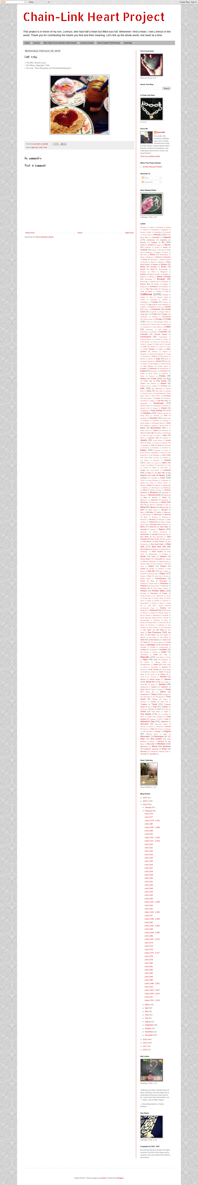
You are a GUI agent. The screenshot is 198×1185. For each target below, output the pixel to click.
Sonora (142, 669)
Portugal (143, 593)
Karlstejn (145, 445)
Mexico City (164, 507)
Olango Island (145, 564)
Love (162, 478)
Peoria (142, 581)
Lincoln (145, 467)
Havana (155, 408)
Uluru (142, 716)
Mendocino (144, 502)
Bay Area (143, 254)
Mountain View (155, 524)
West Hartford (156, 739)
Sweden (162, 684)
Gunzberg (143, 401)
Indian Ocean (145, 430)
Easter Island (163, 366)
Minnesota (157, 514)
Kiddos (143, 450)
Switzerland (144, 687)
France (142, 383)
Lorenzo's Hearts (87, 43)
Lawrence (156, 460)
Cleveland (146, 327)
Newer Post (29, 233)
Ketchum (165, 448)
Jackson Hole (153, 438)
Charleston (144, 317)
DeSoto (142, 359)
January (148, 807)
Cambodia (153, 299)
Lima (169, 465)
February (148, 811)
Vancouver (144, 724)
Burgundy (143, 286)
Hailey (152, 401)
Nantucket (153, 527)
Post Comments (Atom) (44, 237)
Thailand (165, 694)
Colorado (144, 334)
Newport (155, 549)
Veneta (142, 726)
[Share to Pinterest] (65, 144)
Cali (166, 291)
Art (163, 242)
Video (153, 729)
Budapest (165, 281)
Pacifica (152, 569)
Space (154, 672)
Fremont (153, 383)
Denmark (146, 356)
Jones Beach (157, 440)
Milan (142, 512)
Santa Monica (158, 642)
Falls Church (153, 373)
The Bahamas (145, 697)
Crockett (168, 344)
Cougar (149, 344)
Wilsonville (150, 744)
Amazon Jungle (145, 232)
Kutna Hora (144, 452)
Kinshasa (157, 450)
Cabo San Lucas (152, 289)
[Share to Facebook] (62, 144)
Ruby (166, 620)
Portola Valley (158, 591)
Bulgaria (165, 284)
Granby (168, 391)
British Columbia (164, 277)
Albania (145, 230)
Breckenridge (163, 269)
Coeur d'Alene (157, 327)
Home (27, 43)
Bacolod (161, 250)
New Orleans (160, 541)
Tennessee (144, 694)
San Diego (160, 630)
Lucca (142, 483)
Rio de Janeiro (145, 615)
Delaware (143, 354)
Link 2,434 (149, 892)
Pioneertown (155, 586)
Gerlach (154, 386)
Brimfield (165, 274)
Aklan (152, 227)
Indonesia (165, 430)
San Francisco (154, 632)
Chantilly (164, 314)
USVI (160, 719)
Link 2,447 (149, 916)
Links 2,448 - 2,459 (152, 919)
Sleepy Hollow (161, 662)
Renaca (168, 610)
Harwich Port (144, 408)
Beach (152, 255)
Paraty (142, 576)
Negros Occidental (160, 532)
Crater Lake (158, 344)
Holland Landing (162, 413)
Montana (155, 517)
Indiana (155, 430)
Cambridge (144, 302)
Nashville (143, 529)
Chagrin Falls (163, 312)
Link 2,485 (149, 980)
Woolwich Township (151, 749)
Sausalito (143, 647)
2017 (145, 1046)
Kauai (159, 445)
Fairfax (142, 373)
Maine (149, 485)
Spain (161, 672)
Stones (167, 679)
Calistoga (165, 294)
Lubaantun (164, 480)
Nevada (154, 534)
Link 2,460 (149, 922)
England (143, 371)
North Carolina (157, 551)
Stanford (163, 677)
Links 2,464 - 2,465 (152, 933)
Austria (153, 250)
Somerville (154, 667)
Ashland (151, 245)
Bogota (155, 264)
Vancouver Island (161, 724)
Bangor (158, 252)
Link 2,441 (149, 909)
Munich (166, 524)
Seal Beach (144, 652)
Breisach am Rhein (147, 272)
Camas (142, 299)
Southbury (145, 672)
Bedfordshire (164, 254)
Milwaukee (167, 512)
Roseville (157, 620)
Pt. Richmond (158, 596)
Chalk (154, 314)
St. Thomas (152, 677)
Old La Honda (157, 564)
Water (142, 739)
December (149, 1035)
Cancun (165, 302)
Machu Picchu (163, 483)
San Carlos (147, 630)
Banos (166, 252)
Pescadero (163, 581)
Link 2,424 (149, 858)
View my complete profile (150, 156)
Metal (142, 507)
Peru (152, 581)
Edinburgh (153, 368)
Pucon (168, 596)
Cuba (144, 346)
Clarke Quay (166, 324)
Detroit (150, 359)
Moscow (161, 519)
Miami (142, 510)
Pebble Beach (145, 578)
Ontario (151, 566)
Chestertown (166, 317)
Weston (152, 741)
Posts (146, 178)
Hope (165, 415)
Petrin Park (153, 583)
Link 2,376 (149, 814)
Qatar (149, 600)
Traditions (143, 704)
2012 (145, 798)
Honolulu (156, 415)
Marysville (165, 492)
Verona (145, 729)
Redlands (143, 610)
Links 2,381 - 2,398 (152, 827)
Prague (164, 593)
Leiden (148, 463)
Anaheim (168, 232)
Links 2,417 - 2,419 (152, 841)
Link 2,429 (149, 875)
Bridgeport (163, 272)
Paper (162, 573)
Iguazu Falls (164, 425)
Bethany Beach (165, 259)
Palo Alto (151, 571)
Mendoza (155, 502)
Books (142, 267)
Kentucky (146, 448)
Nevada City (164, 534)
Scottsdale (153, 649)
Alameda (160, 227)
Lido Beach (161, 465)
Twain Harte (155, 711)
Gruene (157, 398)
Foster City (147, 381)
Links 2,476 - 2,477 (152, 953)
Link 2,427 (149, 868)
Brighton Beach (154, 274)
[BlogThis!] (56, 144)
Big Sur (153, 262)
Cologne (153, 332)
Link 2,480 (149, 963)
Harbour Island (145, 405)
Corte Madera (145, 342)
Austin (165, 247)
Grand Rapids (159, 393)
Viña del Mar (147, 731)
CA (141, 289)
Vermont (168, 726)
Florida (162, 376)
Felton (142, 376)
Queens (165, 600)
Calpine (142, 297)
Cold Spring (162, 329)
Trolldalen (164, 707)
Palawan (161, 569)
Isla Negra (167, 433)
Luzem (151, 483)
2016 (145, 1043)
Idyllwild (146, 425)
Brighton (143, 274)
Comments (148, 182)
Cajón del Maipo (146, 291)
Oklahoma (152, 561)
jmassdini (161, 132)
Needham (143, 532)
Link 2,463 (149, 929)
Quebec (157, 600)
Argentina (163, 240)
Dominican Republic (147, 361)
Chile (40, 147)
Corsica (165, 339)
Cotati (142, 344)
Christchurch (144, 324)
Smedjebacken (145, 664)
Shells (155, 654)
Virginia (167, 731)
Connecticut (145, 337)
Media (164, 497)
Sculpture (163, 650)
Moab (145, 517)
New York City (159, 546)
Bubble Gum (155, 281)
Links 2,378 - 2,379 (152, 821)
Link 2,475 (149, 950)
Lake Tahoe (166, 455)
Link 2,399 (149, 831)
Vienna (160, 729)
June (147, 1015)
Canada (154, 302)
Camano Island (162, 297)
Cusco (169, 346)
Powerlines (154, 593)
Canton (142, 304)
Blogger (120, 1178)
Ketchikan (155, 448)
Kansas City (166, 443)
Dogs (158, 359)
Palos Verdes (163, 571)
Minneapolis (147, 514)
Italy (165, 435)
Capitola (143, 307)
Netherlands (144, 534)
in (167, 428)
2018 (145, 1050)
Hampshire (143, 403)
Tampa (168, 689)
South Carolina (153, 669)
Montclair (143, 519)
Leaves (167, 460)
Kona (166, 450)
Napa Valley (164, 527)
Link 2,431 (149, 882)
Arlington (154, 242)
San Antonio (153, 627)
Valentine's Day (147, 721)
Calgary (158, 291)
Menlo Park (166, 502)
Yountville (153, 754)
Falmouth (165, 373)
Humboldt (156, 420)
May (147, 1011)
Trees (155, 707)
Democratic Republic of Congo (160, 354)
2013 (145, 801)
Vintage (157, 731)
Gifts (142, 388)
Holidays (147, 413)
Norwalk (165, 554)
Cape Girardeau (163, 304)
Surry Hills (143, 684)
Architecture (151, 240)
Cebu (146, 309)
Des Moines (164, 356)
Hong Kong (144, 415)
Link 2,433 (149, 888)
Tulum (159, 709)
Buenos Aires (145, 284)
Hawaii (164, 408)
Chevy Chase (147, 319)
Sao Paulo (164, 645)
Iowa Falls (150, 433)
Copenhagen (163, 337)
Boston (164, 267)
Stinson (143, 679)
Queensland (144, 603)
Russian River (152, 622)
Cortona (155, 342)
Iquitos (159, 433)
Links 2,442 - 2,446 (152, 912)
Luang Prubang (152, 480)
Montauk (165, 517)
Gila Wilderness (157, 388)
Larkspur (165, 457)
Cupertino (153, 346)
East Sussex (148, 366)
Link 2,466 (149, 936)
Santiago (151, 644)
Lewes (142, 465)
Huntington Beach (158, 423)
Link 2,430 (149, 878)
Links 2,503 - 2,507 (152, 990)
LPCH (142, 480)
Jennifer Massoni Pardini (152, 167)
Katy (153, 445)
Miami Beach (153, 510)
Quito (162, 603)
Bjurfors (161, 262)
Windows (161, 744)
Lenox (156, 463)
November (149, 1032)
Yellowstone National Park (159, 751)
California (146, 294)
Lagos (162, 452)
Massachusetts (154, 495)
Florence (152, 376)
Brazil (152, 269)
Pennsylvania (160, 578)
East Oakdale (154, 364)
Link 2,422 (149, 851)
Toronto (153, 702)
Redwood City (155, 610)
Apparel (167, 237)
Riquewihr (156, 615)
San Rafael (164, 637)
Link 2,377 (149, 817)
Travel (154, 704)
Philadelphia (164, 583)
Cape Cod (151, 304)
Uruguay (152, 719)
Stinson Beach (155, 679)
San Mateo (152, 635)
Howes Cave (166, 418)
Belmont (158, 257)
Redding (163, 608)
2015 (145, 1039)
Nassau (152, 529)
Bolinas (164, 264)
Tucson (151, 709)
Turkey (166, 709)
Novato (143, 556)
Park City (158, 576)
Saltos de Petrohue (147, 625)
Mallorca (145, 488)
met (167, 505)
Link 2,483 (149, 973)
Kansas (156, 443)
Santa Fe (146, 642)
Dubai (145, 364)
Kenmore (168, 445)
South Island (166, 669)
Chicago (158, 319)
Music (142, 527)
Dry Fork (168, 361)
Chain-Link (144, 314)
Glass (149, 391)
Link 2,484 (149, 977)
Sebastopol (144, 654)
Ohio (144, 561)
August (148, 1022)
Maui (145, 497)
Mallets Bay (167, 485)
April (147, 1008)
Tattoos (163, 692)
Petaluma (143, 583)
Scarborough (163, 647)
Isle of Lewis (147, 435)
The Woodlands (158, 697)
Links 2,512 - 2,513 (152, 1000)
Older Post (129, 233)
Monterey (152, 519)
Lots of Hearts (158, 475)
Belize (142, 257)
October (148, 1028)
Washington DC (160, 736)
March (147, 1005)
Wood (154, 746)
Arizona (143, 242)
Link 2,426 (149, 865)
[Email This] (54, 144)
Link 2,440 (149, 905)
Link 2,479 (149, 960)
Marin (145, 490)
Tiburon (155, 699)
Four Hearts (161, 381)
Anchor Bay (147, 235)
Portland (143, 591)
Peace (166, 576)
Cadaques (164, 289)
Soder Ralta (166, 664)
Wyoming (143, 751)
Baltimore (149, 252)
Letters (164, 463)
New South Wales (157, 544)
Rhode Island (163, 613)
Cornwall (157, 339)
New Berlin (144, 537)
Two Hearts (145, 714)
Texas (154, 694)
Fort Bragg (167, 378)
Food (45, 147)
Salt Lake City (164, 622)
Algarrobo (34, 147)
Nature (162, 529)
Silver (156, 659)
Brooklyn (161, 279)
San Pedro (153, 637)
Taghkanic (164, 687)
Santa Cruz (167, 640)
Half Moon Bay (162, 401)
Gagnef (163, 383)
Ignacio (154, 425)
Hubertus (146, 420)
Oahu (153, 556)
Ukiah (166, 714)
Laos (157, 457)
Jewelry (143, 440)
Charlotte (155, 317)
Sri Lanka (151, 674)
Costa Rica (164, 342)
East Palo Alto (166, 364)
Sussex (152, 684)
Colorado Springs (160, 334)
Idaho (169, 423)
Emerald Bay (164, 368)
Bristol (152, 277)
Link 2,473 (149, 943)
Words (164, 749)
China (148, 322)
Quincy (154, 603)
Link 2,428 (149, 872)
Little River (164, 467)
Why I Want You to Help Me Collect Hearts (60, 43)
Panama (143, 573)
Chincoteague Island (161, 322)
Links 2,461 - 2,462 (152, 926)
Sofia (145, 667)
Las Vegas (144, 460)
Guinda (166, 398)
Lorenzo (36, 43)
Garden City (144, 386)
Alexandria (154, 230)
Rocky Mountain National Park (150, 618)
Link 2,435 (149, 895)
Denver (154, 356)
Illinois (142, 428)
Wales (165, 734)
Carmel (151, 307)
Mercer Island (149, 505)
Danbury (155, 351)
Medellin (154, 497)
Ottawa (142, 569)
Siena (169, 657)
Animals (157, 234)
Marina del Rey (155, 490)
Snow (156, 665)
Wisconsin (144, 746)
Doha (166, 359)
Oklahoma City (164, 561)
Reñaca (145, 613)
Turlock (143, 712)
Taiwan (160, 689)
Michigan (164, 510)
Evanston (154, 371)
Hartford (165, 405)
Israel (158, 435)
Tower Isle (164, 702)
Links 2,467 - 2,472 (152, 939)
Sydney (154, 687)
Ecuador (143, 368)
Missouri (168, 514)
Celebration (155, 309)
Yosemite (143, 754)
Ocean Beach (145, 559)
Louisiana (143, 478)
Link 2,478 (149, 956)
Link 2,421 (149, 848)
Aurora (157, 247)
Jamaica (165, 438)
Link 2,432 (149, 885)
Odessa (168, 559)
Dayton (165, 351)
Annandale (155, 237)
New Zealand (145, 549)
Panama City (153, 573)
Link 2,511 (149, 997)
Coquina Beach (145, 339)
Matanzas (167, 495)
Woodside (167, 746)
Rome (166, 618)
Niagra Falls (165, 549)
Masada (143, 495)
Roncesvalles (144, 620)
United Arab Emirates (154, 716)
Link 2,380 (149, 824)
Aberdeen (143, 227)
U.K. (159, 714)
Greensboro (148, 398)
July (147, 1018)
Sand (142, 640)
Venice (150, 726)
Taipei (153, 689)
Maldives (157, 485)
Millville (159, 512)
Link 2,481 (149, 967)
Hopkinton (143, 418)
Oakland (163, 556)
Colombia (163, 332)
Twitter (166, 711)
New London (166, 539)
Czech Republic (149, 349)
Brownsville (144, 281)
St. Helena (161, 674)
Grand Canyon (147, 393)
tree (149, 707)
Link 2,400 (149, 834)
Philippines (144, 586)
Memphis (165, 500)
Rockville (165, 615)
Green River (156, 396)
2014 (145, 804)
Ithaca (142, 438)
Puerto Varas (158, 598)
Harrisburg (156, 405)
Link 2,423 (149, 855)
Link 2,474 (149, 946)
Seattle (164, 652)
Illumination (155, 428)
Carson (159, 307)
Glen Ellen (159, 391)
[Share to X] (59, 144)
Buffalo (156, 284)
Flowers (143, 379)
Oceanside (158, 559)
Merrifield (160, 505)
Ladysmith (154, 452)
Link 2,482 (149, 970)
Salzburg (161, 625)
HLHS (169, 410)
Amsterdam (158, 232)
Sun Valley (164, 682)
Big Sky (145, 262)
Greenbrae (167, 396)
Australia (143, 250)
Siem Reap (160, 657)
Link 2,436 (149, 899)
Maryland (153, 492)
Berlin (145, 259)
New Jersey (155, 539)
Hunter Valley (144, 423)
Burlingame (154, 286)
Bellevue (150, 257)
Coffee (168, 327)
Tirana (165, 699)
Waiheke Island (152, 734)
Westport (161, 741)
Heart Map (128, 43)
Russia (142, 622)
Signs (145, 659)
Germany (164, 386)
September (149, 1025)
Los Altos (148, 473)
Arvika (142, 245)
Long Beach (154, 470)
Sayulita (153, 647)
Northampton (153, 554)
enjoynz (103, 1178)
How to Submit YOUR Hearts (108, 43)
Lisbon (154, 467)
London (143, 470)
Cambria (164, 299)
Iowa (142, 433)
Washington (145, 736)
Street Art (150, 682)
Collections (144, 332)
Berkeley (168, 257)
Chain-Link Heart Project (94, 16)
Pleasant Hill (144, 588)
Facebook (163, 371)
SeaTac (154, 652)
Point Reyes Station (161, 588)
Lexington (150, 465)
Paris (149, 576)
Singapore (164, 659)
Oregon (163, 566)
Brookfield (148, 279)
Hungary (165, 420)
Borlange (154, 267)
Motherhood (153, 522)
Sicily (165, 654)
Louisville (154, 478)
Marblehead (167, 488)
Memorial (154, 500)
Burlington (164, 286)
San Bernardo (166, 627)
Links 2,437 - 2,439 (152, 902)
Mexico (153, 507)
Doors (158, 361)
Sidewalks (144, 657)
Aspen (159, 245)
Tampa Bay (149, 692)
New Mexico (147, 541)
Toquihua (143, 702)
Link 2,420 (149, 844)
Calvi (151, 297)
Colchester (149, 329)
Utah (166, 719)
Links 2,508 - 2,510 (152, 994)
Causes (168, 307)
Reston (153, 613)
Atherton (167, 245)
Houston (153, 418)
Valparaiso (164, 721)
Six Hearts (144, 662)
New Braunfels (158, 537)
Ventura (159, 726)
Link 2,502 (149, 987)
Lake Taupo (148, 457)
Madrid (142, 485)
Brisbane (143, 277)
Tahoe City (144, 689)
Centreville (152, 312)
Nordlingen (144, 551)
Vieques (168, 729)
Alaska (168, 227)
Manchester (155, 488)
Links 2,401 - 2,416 (152, 838)
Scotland (143, 649)
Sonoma (165, 667)
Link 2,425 (149, 861)
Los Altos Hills (160, 473)
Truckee (143, 709)
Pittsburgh (165, 586)
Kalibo (149, 443)
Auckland (148, 247)
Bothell (142, 269)
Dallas (161, 349)
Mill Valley (150, 512)
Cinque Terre (155, 324)
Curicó (161, 346)
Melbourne (143, 500)
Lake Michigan (154, 455)
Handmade (159, 403)
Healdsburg (144, 410)
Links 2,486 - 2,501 (152, 983)
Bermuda (154, 259)
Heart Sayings (156, 411)
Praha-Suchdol (145, 596)
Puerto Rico (147, 598)
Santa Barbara (154, 640)
